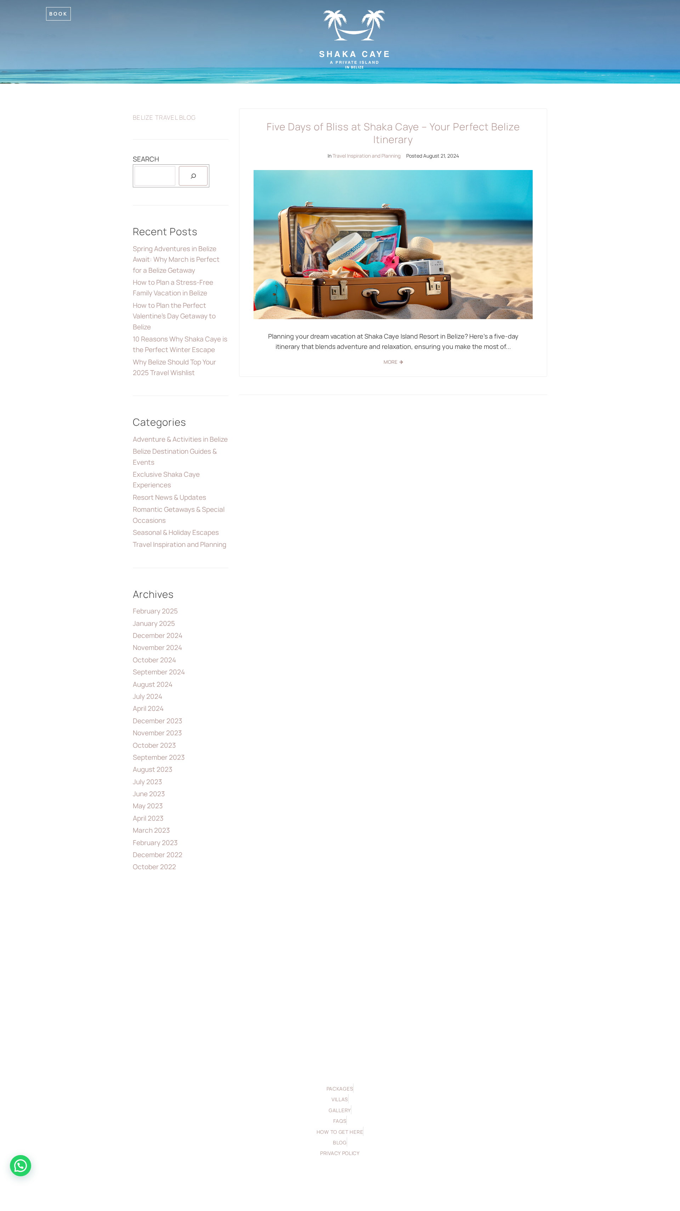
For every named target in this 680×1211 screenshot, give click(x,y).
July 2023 (147, 781)
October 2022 (154, 866)
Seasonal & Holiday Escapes (176, 532)
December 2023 (157, 720)
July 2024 (147, 696)
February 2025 (155, 611)
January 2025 (154, 623)
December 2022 (157, 854)
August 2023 (152, 769)
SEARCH (146, 159)
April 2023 (148, 818)
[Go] (193, 176)
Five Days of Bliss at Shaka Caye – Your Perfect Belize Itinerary (393, 133)
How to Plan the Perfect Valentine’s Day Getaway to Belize (174, 316)
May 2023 (148, 805)
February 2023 (155, 842)
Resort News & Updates (169, 497)
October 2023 (154, 745)
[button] (20, 1165)
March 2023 (151, 830)
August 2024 (152, 684)
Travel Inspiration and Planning (367, 155)
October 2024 (154, 659)
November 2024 (157, 647)
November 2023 (157, 732)
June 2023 (149, 793)
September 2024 (159, 672)
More (390, 361)
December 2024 (157, 635)
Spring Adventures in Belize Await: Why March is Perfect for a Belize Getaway (176, 259)
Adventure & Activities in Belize (180, 439)
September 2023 (159, 757)
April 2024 (148, 708)
